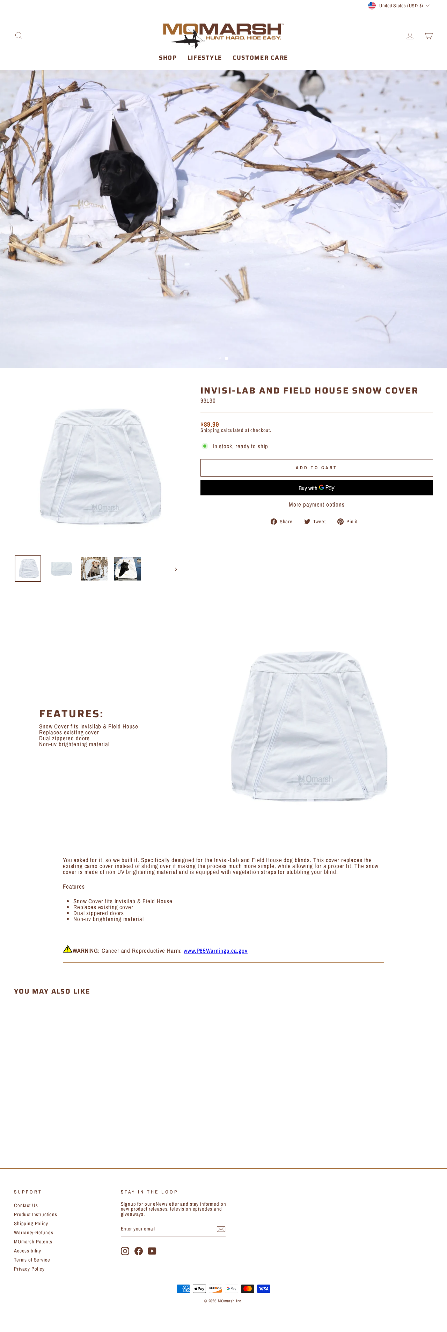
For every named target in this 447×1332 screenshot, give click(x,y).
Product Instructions (35, 1214)
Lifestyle (205, 57)
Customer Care (260, 57)
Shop (168, 57)
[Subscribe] (221, 1229)
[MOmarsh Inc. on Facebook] (138, 1251)
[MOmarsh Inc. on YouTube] (152, 1251)
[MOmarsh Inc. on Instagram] (125, 1251)
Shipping (210, 430)
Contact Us (26, 1205)
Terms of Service (32, 1259)
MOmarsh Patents (33, 1241)
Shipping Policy (31, 1223)
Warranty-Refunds (33, 1232)
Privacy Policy (29, 1268)
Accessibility (27, 1250)
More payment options (317, 504)
